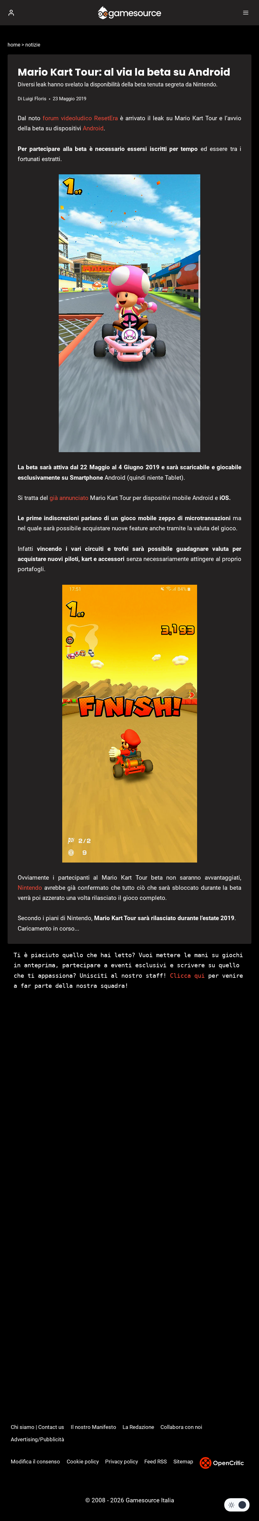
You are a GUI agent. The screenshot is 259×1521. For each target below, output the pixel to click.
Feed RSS (155, 1461)
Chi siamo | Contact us (37, 1427)
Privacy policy (121, 1461)
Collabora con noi (181, 1427)
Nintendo (30, 887)
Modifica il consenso (35, 1461)
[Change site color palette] (237, 1505)
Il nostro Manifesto (93, 1427)
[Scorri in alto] (243, 1497)
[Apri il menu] (245, 12)
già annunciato (69, 498)
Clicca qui (187, 975)
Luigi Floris (34, 99)
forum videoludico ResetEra (80, 118)
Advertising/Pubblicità (37, 1439)
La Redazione (138, 1427)
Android (93, 128)
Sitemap (183, 1461)
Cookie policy (83, 1461)
